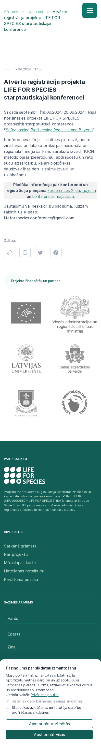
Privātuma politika (45, 695)
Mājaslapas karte (20, 562)
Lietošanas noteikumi (24, 571)
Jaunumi (35, 11)
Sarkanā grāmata (20, 546)
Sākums (11, 11)
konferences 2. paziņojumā (72, 190)
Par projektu (16, 554)
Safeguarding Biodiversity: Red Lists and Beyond (49, 129)
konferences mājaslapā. (53, 196)
